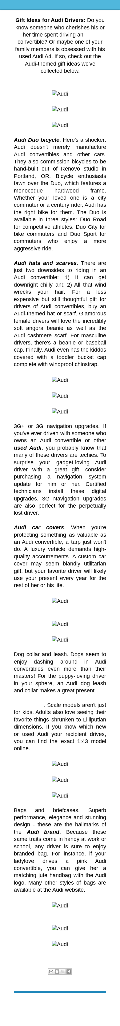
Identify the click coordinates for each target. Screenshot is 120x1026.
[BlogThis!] (57, 971)
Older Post (96, 1002)
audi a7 (39, 978)
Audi (29, 978)
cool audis (91, 978)
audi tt (77, 978)
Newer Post (24, 1002)
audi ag (52, 978)
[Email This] (51, 971)
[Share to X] (63, 971)
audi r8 (65, 978)
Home (61, 1002)
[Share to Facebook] (69, 971)
